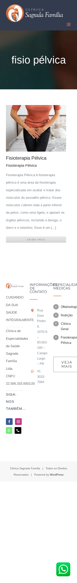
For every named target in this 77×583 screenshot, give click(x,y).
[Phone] (18, 430)
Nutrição (66, 315)
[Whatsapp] (9, 430)
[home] (15, 286)
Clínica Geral (66, 326)
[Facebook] (9, 421)
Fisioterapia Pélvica (26, 158)
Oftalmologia (66, 306)
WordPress (57, 474)
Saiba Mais (36, 239)
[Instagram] (18, 421)
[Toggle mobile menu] (69, 24)
